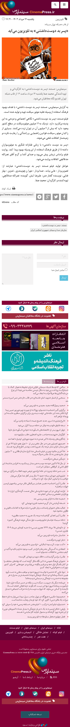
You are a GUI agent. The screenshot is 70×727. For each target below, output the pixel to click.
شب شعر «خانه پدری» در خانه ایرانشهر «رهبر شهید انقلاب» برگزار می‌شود (34, 471)
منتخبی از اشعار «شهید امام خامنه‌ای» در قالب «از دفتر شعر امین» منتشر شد (35, 399)
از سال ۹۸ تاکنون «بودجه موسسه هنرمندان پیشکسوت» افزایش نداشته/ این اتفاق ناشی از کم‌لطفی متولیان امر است (35, 465)
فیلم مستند (14, 628)
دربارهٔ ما (41, 677)
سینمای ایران (46, 628)
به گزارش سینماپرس (58, 107)
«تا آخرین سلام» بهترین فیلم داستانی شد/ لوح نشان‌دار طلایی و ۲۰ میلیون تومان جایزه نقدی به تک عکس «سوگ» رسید (36, 453)
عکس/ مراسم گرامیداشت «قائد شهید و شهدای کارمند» (42, 557)
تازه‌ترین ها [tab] (61, 381)
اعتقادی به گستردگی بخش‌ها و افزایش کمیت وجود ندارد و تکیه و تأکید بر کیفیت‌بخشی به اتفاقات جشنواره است (36, 550)
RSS (55, 677)
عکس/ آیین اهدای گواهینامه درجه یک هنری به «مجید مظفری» (38, 516)
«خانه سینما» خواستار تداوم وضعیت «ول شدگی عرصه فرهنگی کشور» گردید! (37, 521)
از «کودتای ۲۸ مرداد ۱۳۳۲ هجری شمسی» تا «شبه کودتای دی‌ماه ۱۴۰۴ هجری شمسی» (37, 529)
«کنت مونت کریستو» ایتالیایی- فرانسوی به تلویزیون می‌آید (40, 544)
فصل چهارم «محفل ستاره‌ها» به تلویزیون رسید (46, 617)
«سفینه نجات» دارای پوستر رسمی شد (49, 499)
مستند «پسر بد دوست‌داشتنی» (54, 225)
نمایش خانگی (42, 632)
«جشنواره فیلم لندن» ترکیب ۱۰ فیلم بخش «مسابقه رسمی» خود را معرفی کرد (33, 604)
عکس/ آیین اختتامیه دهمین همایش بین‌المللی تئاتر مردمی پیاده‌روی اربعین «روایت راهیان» (35, 485)
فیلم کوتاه (57, 632)
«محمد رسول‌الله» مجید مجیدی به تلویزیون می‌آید (44, 406)
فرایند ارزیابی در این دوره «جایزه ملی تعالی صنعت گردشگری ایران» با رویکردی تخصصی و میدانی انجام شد (38, 492)
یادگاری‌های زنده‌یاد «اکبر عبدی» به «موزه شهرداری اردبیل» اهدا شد (36, 439)
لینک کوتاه (6, 189)
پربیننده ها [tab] (48, 381)
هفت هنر (41, 637)
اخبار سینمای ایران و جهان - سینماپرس (35, 665)
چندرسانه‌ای (27, 637)
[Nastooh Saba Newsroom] (44, 725)
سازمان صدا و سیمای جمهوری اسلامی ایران (49, 230)
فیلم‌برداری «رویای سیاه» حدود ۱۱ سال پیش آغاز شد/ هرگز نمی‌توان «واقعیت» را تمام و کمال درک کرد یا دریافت (39, 477)
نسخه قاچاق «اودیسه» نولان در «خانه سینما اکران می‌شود (41, 426)
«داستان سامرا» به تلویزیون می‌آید (51, 535)
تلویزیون (59, 19)
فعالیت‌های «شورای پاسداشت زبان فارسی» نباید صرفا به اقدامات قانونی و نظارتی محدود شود (36, 509)
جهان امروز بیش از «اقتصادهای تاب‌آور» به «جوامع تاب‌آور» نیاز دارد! (36, 430)
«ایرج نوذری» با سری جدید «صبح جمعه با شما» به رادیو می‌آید (39, 421)
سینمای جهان (30, 628)
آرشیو (15, 677)
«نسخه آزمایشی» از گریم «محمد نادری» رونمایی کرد (43, 503)
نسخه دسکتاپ (35, 714)
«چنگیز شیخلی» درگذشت (54, 459)
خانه (59, 628)
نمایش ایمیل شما (58, 270)
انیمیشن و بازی (24, 632)
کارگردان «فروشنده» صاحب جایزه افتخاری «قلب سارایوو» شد (39, 435)
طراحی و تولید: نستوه (31, 725)
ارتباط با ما (27, 677)
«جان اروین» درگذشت (56, 540)
